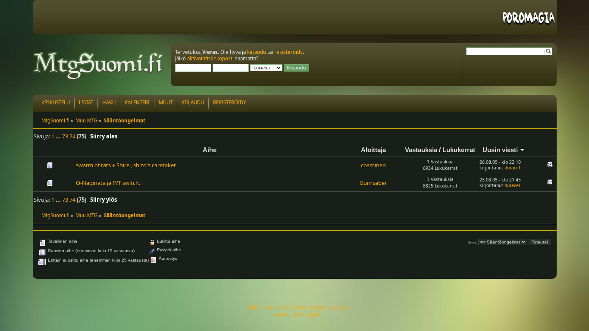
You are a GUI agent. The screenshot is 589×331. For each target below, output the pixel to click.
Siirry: (472, 242)
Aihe (209, 149)
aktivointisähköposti (210, 58)
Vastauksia (421, 149)
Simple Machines (329, 307)
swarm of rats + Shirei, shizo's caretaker (126, 165)
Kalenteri (137, 102)
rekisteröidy (288, 52)
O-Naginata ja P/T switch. (108, 183)
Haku (109, 102)
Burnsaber (373, 183)
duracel (512, 168)
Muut (165, 102)
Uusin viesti (501, 149)
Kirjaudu (193, 102)
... (59, 136)
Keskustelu (55, 102)
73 (65, 136)
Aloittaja (373, 149)
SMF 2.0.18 (259, 307)
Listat (86, 102)
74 (72, 136)
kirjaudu (256, 52)
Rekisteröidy (229, 102)
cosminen (373, 165)
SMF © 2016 (291, 307)
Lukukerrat (458, 149)
